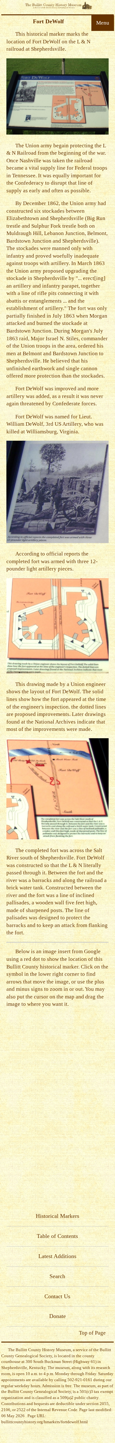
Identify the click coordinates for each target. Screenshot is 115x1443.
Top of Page (92, 1333)
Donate (57, 1316)
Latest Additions (57, 1256)
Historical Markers (57, 1216)
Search (57, 1276)
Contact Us (57, 1296)
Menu (102, 23)
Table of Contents (57, 1236)
